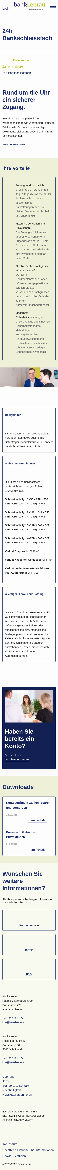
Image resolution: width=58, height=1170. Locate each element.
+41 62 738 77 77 (12, 1018)
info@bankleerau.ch (14, 1022)
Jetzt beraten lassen (14, 144)
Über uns (8, 1076)
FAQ (29, 974)
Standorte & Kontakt (15, 1085)
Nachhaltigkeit (11, 1090)
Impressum (9, 1144)
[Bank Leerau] (29, 6)
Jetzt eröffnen (13, 755)
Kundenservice (29, 925)
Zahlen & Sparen (13, 66)
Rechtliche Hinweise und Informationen (28, 1150)
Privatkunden (21, 60)
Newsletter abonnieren (17, 1094)
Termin (29, 949)
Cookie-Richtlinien (14, 1156)
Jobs (5, 1081)
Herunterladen (37, 820)
